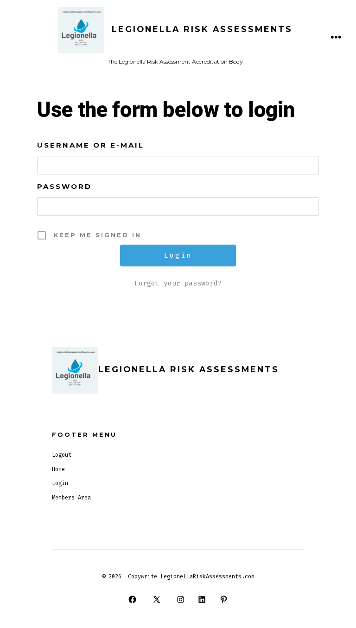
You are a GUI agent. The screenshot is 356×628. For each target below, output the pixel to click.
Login (60, 483)
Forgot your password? (178, 283)
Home (58, 469)
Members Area (71, 497)
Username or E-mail (90, 145)
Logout (61, 455)
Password (64, 186)
